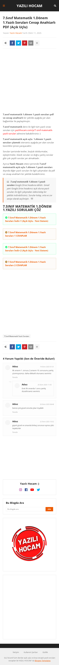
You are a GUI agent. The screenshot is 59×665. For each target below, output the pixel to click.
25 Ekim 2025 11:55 (45, 385)
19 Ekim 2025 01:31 (47, 367)
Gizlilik (45, 652)
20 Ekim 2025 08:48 (47, 404)
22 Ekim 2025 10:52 (47, 421)
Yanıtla (15, 377)
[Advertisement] (29, 81)
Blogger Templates (43, 660)
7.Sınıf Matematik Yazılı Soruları (16, 336)
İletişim (16, 652)
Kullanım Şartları (31, 652)
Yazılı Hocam (29, 5)
